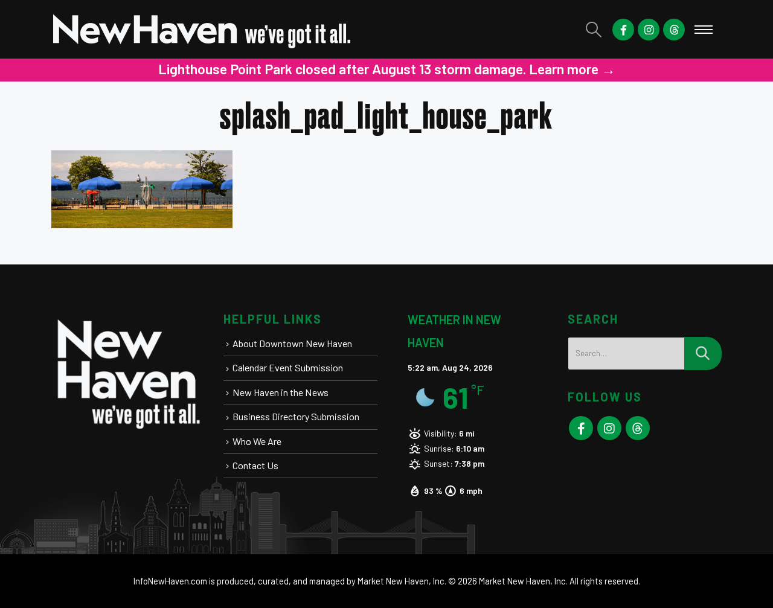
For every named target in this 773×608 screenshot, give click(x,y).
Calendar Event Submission (288, 367)
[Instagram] (648, 29)
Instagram (609, 428)
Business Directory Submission (296, 416)
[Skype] (674, 29)
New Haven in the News (281, 392)
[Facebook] (623, 29)
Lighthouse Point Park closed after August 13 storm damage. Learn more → (230, 68)
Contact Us (255, 465)
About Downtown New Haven (292, 343)
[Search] (703, 353)
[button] (594, 29)
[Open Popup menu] (703, 30)
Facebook (581, 428)
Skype (638, 428)
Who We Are (257, 441)
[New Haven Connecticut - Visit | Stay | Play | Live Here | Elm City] (202, 29)
